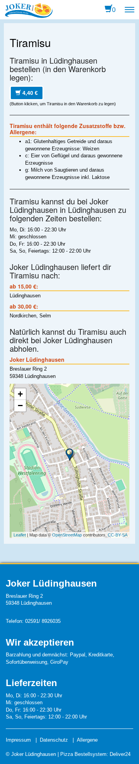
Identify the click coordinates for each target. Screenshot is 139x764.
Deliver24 (120, 754)
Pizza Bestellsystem (83, 754)
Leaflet (20, 535)
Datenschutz (54, 740)
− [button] (20, 405)
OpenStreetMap (67, 535)
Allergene (87, 740)
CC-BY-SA (117, 535)
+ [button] (20, 394)
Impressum (18, 740)
